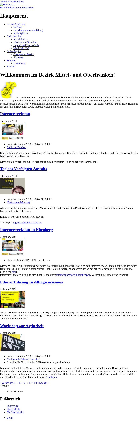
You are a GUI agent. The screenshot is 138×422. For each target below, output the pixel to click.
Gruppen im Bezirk (23, 54)
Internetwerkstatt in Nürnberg (26, 229)
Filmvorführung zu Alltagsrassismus (31, 282)
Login (10, 417)
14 (20, 382)
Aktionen (18, 57)
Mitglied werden (15, 412)
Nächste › (44, 382)
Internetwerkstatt (15, 114)
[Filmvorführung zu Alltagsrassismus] (12, 306)
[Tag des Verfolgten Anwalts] (12, 193)
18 (33, 382)
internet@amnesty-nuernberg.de (73, 274)
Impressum (12, 405)
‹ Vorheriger (6, 382)
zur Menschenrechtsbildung (28, 30)
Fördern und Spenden (25, 42)
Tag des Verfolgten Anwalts (23, 169)
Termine (11, 60)
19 (37, 382)
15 (23, 382)
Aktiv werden (14, 36)
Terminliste (19, 63)
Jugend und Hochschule (26, 45)
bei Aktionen (20, 39)
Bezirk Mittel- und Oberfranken (17, 7)
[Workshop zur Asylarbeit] (12, 350)
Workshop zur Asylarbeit (22, 326)
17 (30, 382)
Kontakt (11, 66)
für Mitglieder (20, 33)
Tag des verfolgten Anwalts (27, 222)
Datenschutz (13, 409)
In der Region (14, 51)
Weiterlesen (50, 377)
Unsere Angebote (16, 24)
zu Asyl (17, 27)
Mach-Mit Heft (21, 48)
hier (14, 271)
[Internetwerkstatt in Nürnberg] (12, 254)
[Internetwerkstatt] (12, 138)
